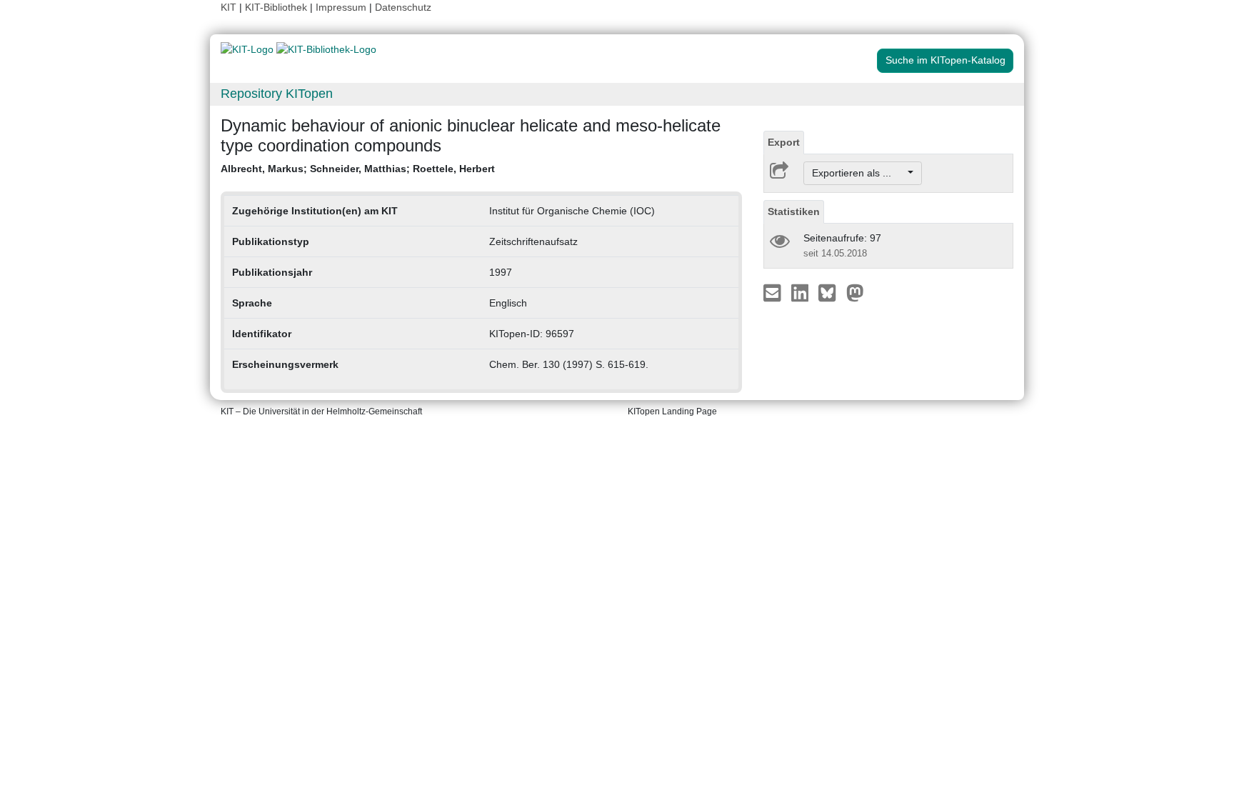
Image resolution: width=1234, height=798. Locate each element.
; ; (358, 168)
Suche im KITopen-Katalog (945, 60)
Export (784, 142)
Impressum (341, 7)
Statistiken (794, 211)
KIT (228, 7)
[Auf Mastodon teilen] (855, 292)
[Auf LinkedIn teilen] (801, 292)
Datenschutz (403, 7)
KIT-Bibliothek (277, 7)
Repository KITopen (277, 93)
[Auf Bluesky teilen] (830, 292)
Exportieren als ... (859, 173)
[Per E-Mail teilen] (773, 292)
